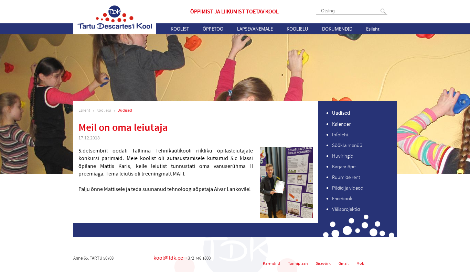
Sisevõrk (323, 263)
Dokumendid (337, 29)
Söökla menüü (347, 145)
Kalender (341, 124)
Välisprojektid (346, 209)
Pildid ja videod (347, 188)
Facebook (342, 198)
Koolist (180, 29)
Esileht (373, 29)
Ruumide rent (346, 177)
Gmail (344, 263)
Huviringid (342, 156)
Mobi (360, 263)
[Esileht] (114, 17)
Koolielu (297, 29)
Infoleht (340, 135)
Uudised (124, 110)
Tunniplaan (298, 263)
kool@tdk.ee (168, 257)
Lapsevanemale (255, 29)
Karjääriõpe (343, 166)
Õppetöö (213, 29)
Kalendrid (271, 263)
